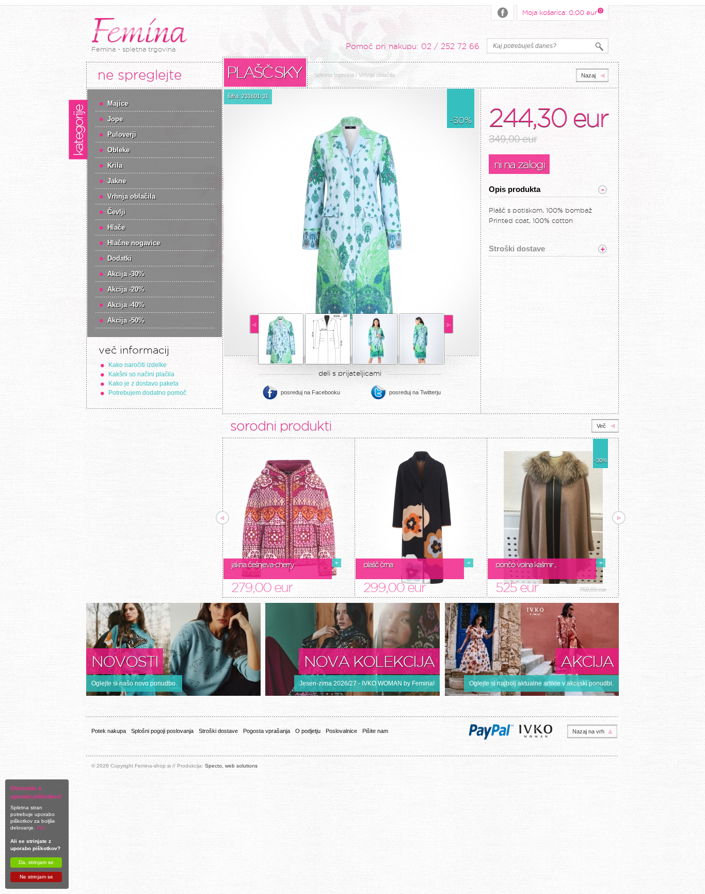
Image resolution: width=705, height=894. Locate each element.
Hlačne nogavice (133, 243)
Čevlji (116, 212)
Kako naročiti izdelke (137, 365)
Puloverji (121, 134)
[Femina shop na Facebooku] (503, 12)
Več (41, 828)
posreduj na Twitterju (415, 392)
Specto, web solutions (231, 766)
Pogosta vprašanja (266, 731)
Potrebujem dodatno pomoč (147, 392)
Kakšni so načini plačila (141, 374)
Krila (114, 165)
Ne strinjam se (36, 877)
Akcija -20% (126, 289)
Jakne (116, 181)
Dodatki (119, 258)
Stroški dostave (218, 731)
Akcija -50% (126, 320)
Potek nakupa (108, 731)
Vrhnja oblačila (131, 196)
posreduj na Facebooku (310, 392)
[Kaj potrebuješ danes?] (599, 46)
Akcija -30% (126, 274)
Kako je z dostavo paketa (143, 383)
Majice (117, 103)
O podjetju (308, 731)
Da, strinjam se (36, 862)
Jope (115, 119)
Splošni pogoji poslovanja (162, 731)
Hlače (116, 227)
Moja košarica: (559, 12)
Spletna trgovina (334, 75)
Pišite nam (375, 731)
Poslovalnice (341, 731)
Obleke (118, 150)
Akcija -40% (126, 305)
